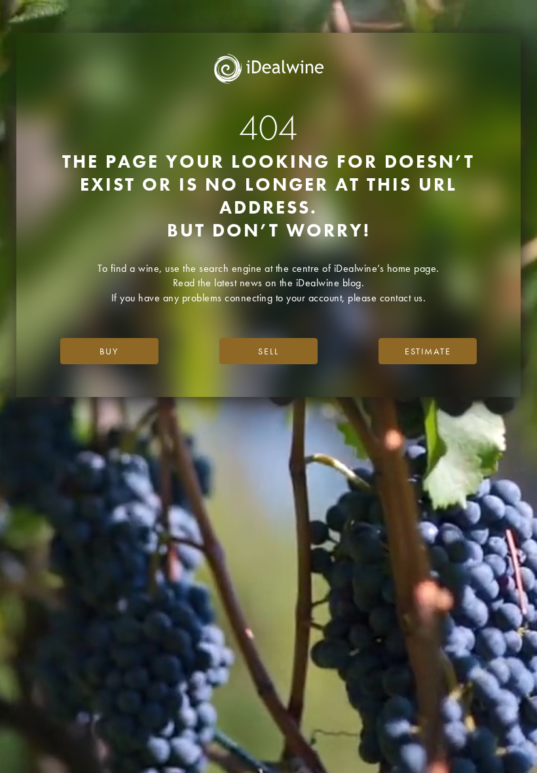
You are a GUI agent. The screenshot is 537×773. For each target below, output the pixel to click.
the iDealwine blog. (322, 283)
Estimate (428, 351)
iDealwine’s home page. (386, 268)
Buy (109, 351)
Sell (268, 351)
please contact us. (387, 298)
